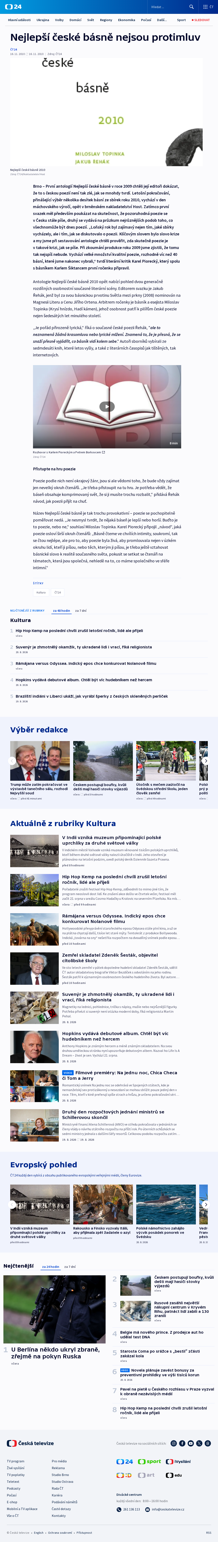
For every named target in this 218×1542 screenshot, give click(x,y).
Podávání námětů (64, 1502)
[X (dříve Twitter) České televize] (199, 1443)
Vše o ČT (13, 1515)
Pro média (59, 1461)
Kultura (41, 592)
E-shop (12, 1502)
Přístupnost (84, 1533)
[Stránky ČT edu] (174, 1475)
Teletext (13, 1481)
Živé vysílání (15, 1468)
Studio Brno (60, 1475)
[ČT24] (13, 6)
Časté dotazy (61, 1509)
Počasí (146, 20)
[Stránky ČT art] (146, 1475)
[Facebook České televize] (182, 1443)
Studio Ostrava (62, 1481)
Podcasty (13, 1488)
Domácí (75, 20)
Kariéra (57, 1495)
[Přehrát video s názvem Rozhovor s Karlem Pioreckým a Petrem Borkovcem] (107, 407)
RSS (208, 1533)
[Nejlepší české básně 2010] (106, 112)
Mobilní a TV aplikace (22, 1509)
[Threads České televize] (207, 1443)
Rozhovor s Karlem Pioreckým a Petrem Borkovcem (67, 452)
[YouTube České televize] (190, 1443)
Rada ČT (58, 1488)
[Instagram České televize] (173, 1443)
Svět (90, 20)
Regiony (106, 20)
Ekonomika (126, 20)
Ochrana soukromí (60, 1533)
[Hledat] (191, 7)
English (38, 1533)
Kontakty (59, 1515)
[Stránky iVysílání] (178, 1461)
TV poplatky (15, 1475)
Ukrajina (43, 20)
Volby (59, 20)
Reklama (58, 1468)
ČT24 (13, 49)
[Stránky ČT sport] (149, 1461)
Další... (162, 20)
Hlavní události (19, 20)
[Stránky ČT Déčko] (124, 1475)
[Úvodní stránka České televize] (30, 1443)
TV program (15, 1461)
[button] (107, 407)
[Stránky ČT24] (124, 1461)
